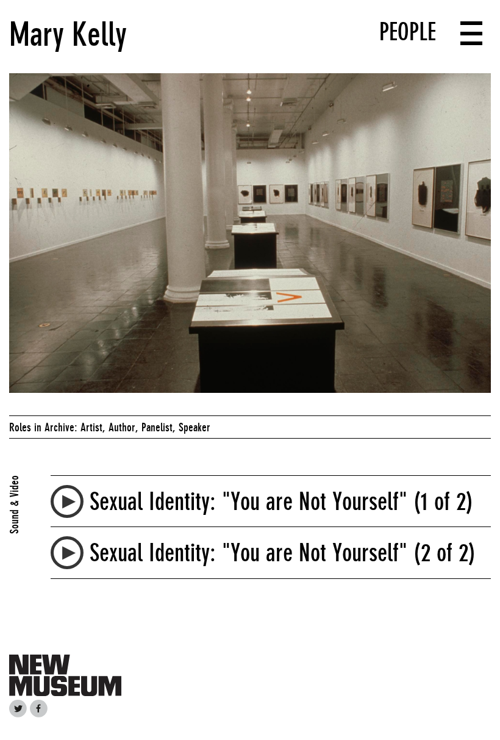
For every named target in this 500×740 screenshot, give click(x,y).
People (407, 32)
